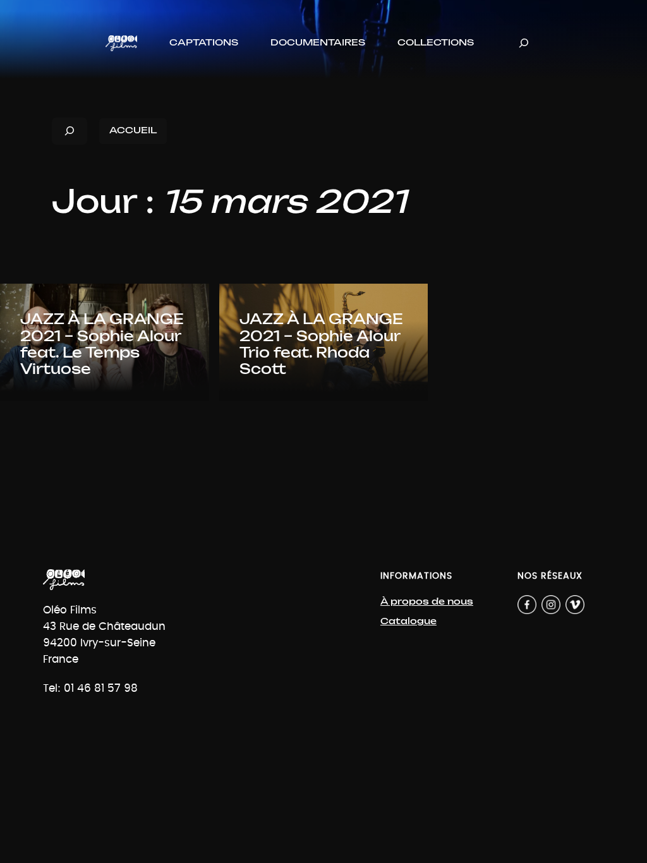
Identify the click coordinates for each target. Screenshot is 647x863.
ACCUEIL (133, 130)
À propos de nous (426, 602)
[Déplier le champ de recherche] (523, 43)
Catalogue (408, 621)
